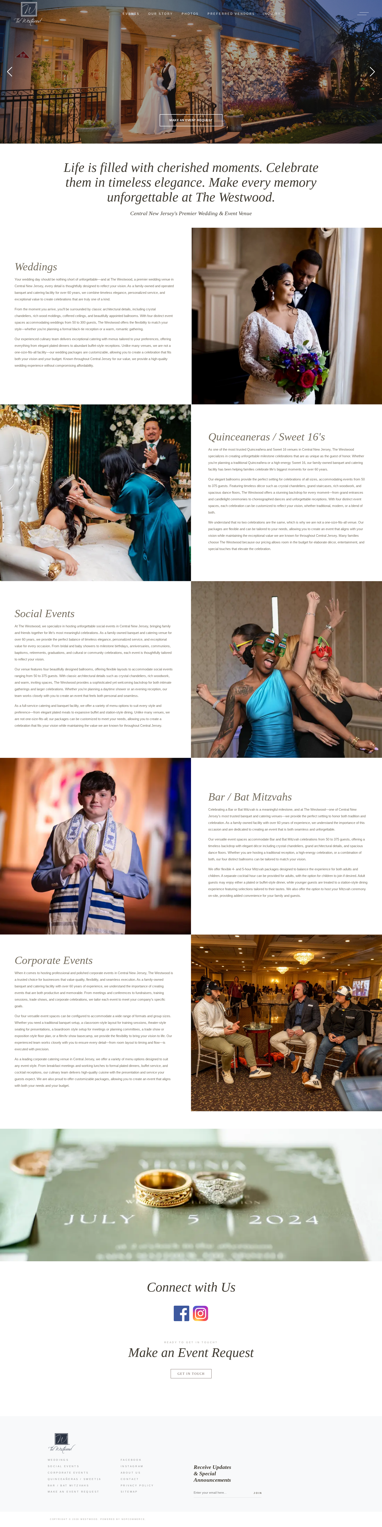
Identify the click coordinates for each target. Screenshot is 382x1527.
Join (257, 1493)
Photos (190, 13)
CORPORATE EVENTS (68, 1472)
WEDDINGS (58, 1460)
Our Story (160, 13)
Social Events (44, 613)
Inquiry (272, 13)
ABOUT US (131, 1472)
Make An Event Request (73, 1491)
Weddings (36, 266)
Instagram (132, 1466)
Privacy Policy (137, 1485)
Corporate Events (54, 960)
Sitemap (129, 1491)
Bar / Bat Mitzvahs (250, 797)
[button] (372, 72)
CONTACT (130, 1479)
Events (131, 13)
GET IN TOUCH (191, 1373)
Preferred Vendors (231, 13)
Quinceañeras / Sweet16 (74, 1479)
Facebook (131, 1460)
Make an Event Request (191, 124)
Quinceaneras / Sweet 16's (266, 437)
